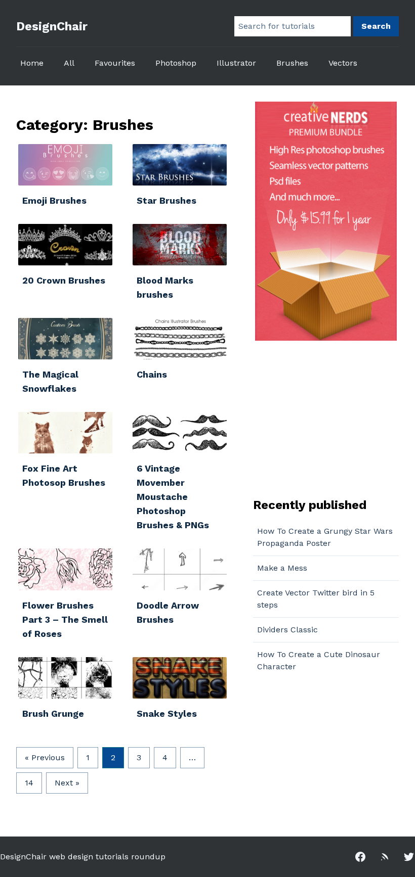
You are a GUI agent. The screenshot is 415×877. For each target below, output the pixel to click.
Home (32, 63)
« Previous (45, 757)
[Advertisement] (316, 418)
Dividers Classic (287, 629)
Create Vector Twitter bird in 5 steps (316, 599)
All (69, 63)
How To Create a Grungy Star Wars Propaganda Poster (325, 537)
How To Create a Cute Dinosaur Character (318, 660)
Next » (67, 783)
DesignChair (52, 26)
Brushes (292, 63)
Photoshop (175, 63)
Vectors (342, 63)
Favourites (115, 63)
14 (29, 783)
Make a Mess (282, 568)
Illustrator (236, 63)
